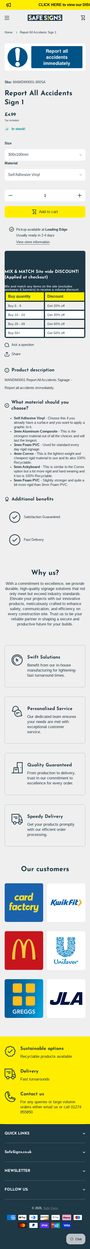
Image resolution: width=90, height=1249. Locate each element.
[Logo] (45, 18)
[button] (13, 354)
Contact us (32, 1094)
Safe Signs (50, 1208)
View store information (33, 242)
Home (8, 32)
